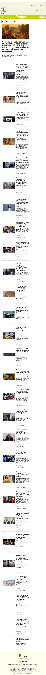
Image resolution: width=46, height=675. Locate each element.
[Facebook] (34, 5)
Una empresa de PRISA (23, 655)
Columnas (3, 10)
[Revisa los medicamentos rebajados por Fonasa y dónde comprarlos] (9, 185)
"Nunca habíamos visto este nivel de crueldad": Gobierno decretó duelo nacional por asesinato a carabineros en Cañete (22, 69)
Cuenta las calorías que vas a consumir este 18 (22, 639)
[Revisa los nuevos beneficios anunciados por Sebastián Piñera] (9, 437)
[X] (36, 5)
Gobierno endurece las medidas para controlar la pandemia (22, 412)
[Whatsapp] (44, 5)
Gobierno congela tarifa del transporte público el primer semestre (22, 160)
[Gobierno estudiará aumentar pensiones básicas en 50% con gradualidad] (9, 499)
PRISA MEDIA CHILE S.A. (16, 668)
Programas (3, 7)
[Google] (32, 5)
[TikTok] (38, 5)
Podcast (3, 12)
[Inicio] (4, 2)
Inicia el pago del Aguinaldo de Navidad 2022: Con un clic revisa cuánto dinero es (22, 289)
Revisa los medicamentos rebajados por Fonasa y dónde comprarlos (21, 180)
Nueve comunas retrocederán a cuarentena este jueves (21, 453)
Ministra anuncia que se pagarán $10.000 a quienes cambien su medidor (22, 557)
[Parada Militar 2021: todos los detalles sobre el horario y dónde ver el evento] (9, 396)
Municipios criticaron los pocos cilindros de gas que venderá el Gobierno (22, 372)
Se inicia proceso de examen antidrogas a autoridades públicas (22, 536)
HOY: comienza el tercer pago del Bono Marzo (21, 578)
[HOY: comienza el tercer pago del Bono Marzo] (9, 583)
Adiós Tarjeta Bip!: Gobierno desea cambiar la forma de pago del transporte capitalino (22, 621)
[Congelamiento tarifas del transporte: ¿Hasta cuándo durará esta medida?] (9, 99)
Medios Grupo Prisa (23, 658)
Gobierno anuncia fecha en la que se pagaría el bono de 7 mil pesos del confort (22, 598)
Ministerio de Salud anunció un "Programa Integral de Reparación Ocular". (22, 515)
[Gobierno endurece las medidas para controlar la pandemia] (9, 416)
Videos (2, 6)
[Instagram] (42, 5)
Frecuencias (3, 11)
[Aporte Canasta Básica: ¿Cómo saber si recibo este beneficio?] (9, 335)
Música (2, 13)
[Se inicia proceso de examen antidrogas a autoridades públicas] (9, 542)
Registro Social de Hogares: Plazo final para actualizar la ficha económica (22, 351)
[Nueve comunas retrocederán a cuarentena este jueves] (9, 458)
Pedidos (2, 8)
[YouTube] (40, 5)
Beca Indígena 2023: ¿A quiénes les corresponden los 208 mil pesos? (22, 224)
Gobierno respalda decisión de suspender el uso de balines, (22, 474)
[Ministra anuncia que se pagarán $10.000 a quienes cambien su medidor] (9, 563)
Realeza (2, 5)
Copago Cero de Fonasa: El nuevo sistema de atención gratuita (22, 310)
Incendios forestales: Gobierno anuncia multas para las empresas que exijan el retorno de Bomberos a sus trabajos (22, 136)
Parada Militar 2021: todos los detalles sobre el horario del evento (22, 392)
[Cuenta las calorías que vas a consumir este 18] (9, 643)
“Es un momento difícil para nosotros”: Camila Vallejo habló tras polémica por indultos (22, 202)
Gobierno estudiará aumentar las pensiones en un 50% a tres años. (22, 494)
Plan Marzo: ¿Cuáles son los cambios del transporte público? (22, 114)
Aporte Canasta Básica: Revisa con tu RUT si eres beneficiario (22, 330)
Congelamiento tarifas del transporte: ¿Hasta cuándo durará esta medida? (22, 95)
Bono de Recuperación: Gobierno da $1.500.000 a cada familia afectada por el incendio (21, 267)
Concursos (3, 9)
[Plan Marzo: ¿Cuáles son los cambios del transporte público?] (9, 119)
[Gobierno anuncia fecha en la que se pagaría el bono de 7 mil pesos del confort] (9, 604)
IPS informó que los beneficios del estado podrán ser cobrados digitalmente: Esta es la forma (22, 244)
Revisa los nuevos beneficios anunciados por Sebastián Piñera (22, 432)
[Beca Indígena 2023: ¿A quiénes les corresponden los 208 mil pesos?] (9, 229)
